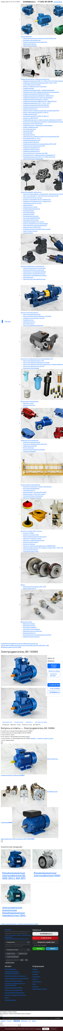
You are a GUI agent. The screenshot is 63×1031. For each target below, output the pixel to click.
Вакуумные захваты (29, 624)
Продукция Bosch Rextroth (31, 142)
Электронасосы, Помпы (30, 207)
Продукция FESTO (28, 131)
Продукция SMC (28, 133)
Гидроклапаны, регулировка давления (34, 272)
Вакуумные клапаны (29, 625)
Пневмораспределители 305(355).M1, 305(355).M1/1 (38, 96)
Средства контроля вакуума (31, 629)
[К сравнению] (23, 660)
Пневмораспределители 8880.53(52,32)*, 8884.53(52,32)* (40, 101)
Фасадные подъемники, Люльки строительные (37, 486)
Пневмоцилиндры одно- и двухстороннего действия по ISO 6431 (42, 120)
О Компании (36, 976)
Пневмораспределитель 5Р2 (31, 140)
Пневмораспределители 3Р (31, 149)
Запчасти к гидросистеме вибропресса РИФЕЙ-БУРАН (39, 546)
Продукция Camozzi (29, 135)
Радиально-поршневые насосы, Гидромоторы (37, 201)
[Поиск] (13, 321)
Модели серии (19, 722)
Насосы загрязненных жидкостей (33, 325)
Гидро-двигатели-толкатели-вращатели (35, 225)
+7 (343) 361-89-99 (45, 1)
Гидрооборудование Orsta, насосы (33, 222)
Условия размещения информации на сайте (16, 938)
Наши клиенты (36, 981)
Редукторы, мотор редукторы (13, 990)
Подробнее (57, 1018)
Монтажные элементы (30, 627)
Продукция (35, 971)
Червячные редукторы (30, 446)
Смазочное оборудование (31, 368)
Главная (34, 969)
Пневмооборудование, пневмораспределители (12, 972)
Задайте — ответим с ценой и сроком (42, 738)
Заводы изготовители (29, 44)
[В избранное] (23, 657)
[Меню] (2, 321)
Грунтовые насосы (28, 323)
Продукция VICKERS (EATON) (31, 218)
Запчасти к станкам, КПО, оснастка (15, 995)
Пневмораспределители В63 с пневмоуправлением (38, 90)
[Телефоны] (13, 319)
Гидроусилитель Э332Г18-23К (32, 227)
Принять (45, 1029)
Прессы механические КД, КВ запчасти (34, 536)
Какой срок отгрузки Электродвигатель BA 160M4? (17, 731)
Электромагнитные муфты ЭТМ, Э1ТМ (34, 587)
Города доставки (18, 942)
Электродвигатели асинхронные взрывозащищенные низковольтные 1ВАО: (14, 911)
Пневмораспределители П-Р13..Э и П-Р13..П (36, 107)
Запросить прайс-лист (46, 942)
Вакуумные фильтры (29, 633)
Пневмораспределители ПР (31, 151)
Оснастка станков (28, 533)
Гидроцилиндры (28, 205)
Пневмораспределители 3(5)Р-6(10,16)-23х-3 (36, 94)
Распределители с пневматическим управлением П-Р (39, 155)
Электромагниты (28, 277)
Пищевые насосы (28, 320)
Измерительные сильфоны (31, 637)
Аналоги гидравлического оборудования (35, 223)
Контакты (35, 986)
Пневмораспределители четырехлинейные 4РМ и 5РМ (39, 144)
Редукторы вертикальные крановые (34, 449)
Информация (38, 966)
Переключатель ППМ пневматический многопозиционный (41, 92)
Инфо (34, 984)
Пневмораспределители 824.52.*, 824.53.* (35, 99)
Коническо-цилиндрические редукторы (35, 444)
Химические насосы (29, 322)
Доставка (35, 974)
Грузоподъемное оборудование (14, 992)
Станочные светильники (30, 549)
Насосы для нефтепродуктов (31, 314)
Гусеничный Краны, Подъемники (33, 496)
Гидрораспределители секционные (33, 270)
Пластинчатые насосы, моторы (32, 198)
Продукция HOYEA (28, 214)
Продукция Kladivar (29, 212)
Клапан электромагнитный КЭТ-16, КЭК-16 (35, 112)
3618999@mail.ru (29, 2)
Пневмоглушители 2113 (30, 109)
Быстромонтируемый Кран (31, 488)
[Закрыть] (1, 1023)
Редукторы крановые (29, 451)
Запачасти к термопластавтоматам (33, 540)
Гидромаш (8, 321)
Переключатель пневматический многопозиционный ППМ (41, 110)
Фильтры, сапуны (28, 403)
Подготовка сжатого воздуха (31, 85)
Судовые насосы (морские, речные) (33, 318)
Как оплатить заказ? (8, 735)
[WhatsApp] (13, 323)
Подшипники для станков (30, 551)
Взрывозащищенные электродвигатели (35, 42)
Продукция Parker (28, 210)
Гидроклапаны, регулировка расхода (34, 273)
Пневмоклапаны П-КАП (30, 114)
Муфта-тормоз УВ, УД (29, 588)
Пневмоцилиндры (28, 88)
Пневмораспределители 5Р (31, 147)
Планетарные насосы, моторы (32, 203)
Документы (29, 722)
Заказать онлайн (54, 666)
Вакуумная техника (10, 1000)
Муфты (7, 997)
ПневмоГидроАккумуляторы (31, 209)
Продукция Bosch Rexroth (30, 216)
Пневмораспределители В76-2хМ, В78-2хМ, (36, 105)
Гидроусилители (28, 233)
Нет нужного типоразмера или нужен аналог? (16, 736)
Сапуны (25, 407)
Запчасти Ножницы (29, 544)
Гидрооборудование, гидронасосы (15, 976)
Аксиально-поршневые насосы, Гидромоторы (37, 199)
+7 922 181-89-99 (54, 688)
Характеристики (7, 722)
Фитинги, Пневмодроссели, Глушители (34, 86)
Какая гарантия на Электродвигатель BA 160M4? (16, 733)
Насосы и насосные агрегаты (13, 981)
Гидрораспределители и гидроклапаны (16, 978)
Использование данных (39, 989)
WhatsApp (39, 948)
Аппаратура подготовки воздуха (33, 123)
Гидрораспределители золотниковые (34, 268)
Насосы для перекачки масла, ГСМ (33, 361)
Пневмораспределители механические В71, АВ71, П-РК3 (40, 83)
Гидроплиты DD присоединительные (34, 279)
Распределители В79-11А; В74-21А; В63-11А (36, 116)
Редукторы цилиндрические (31, 442)
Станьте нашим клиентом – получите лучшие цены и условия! (19, 924)
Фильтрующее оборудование (14, 988)
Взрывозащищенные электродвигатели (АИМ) (47, 874)
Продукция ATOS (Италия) (31, 220)
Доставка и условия (41, 722)
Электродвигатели (10, 969)
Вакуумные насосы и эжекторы (32, 631)
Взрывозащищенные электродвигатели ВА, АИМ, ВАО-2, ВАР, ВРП (14, 875)
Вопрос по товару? (54, 671)
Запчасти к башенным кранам (32, 498)
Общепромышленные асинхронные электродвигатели (39, 38)
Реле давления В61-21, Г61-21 (32, 138)
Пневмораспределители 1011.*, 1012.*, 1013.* (37, 103)
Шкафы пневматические (30, 127)
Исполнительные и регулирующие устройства (37, 635)
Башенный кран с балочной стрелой (34, 494)
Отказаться (53, 1029)
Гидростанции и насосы (30, 231)
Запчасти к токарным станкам (32, 538)
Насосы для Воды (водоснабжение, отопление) (37, 316)
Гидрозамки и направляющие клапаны (34, 275)
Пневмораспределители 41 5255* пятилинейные (37, 97)
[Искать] (19, 1025)
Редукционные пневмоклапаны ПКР (34, 146)
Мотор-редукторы (28, 448)
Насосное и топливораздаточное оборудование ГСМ (15, 984)
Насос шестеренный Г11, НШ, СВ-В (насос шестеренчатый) (40, 196)
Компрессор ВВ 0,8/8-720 (30, 118)
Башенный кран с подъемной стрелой (34, 492)
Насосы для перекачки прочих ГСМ (33, 366)
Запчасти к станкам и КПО (31, 535)
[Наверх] (1, 1016)
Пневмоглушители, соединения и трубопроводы (37, 125)
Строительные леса (29, 490)
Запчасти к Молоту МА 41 (30, 542)
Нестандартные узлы (29, 129)
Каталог (8, 966)
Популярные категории (18, 949)
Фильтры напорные (29, 405)
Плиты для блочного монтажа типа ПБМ (35, 153)
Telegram (52, 948)
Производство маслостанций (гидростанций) (36, 229)
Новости (35, 979)
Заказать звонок (58, 2)
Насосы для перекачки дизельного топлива (36, 362)
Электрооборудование (30, 46)
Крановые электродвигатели (31, 40)
